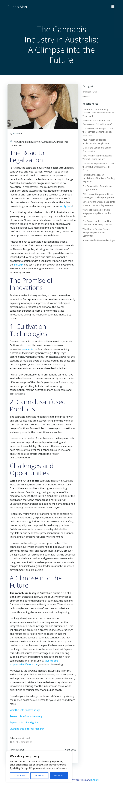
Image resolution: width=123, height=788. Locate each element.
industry (18, 264)
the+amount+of (24, 741)
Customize (20, 775)
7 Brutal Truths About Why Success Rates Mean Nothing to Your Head (98, 112)
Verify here (66, 206)
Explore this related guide (24, 722)
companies (28, 349)
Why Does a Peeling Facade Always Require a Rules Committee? (96, 232)
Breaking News (89, 91)
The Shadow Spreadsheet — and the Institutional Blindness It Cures (98, 167)
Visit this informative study (25, 710)
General (26, 738)
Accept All (58, 775)
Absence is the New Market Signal (99, 240)
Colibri (95, 780)
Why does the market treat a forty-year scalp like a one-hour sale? (97, 213)
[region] (39, 766)
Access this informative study (26, 716)
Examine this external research (27, 728)
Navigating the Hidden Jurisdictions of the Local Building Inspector (98, 178)
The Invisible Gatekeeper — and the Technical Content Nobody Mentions (97, 132)
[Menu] (113, 6)
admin (16, 133)
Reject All (39, 775)
